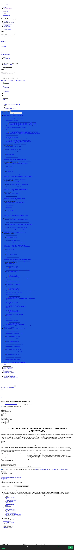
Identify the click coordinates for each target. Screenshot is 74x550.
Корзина (5, 108)
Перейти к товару (5, 479)
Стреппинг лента (7, 373)
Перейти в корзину (16, 477)
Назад (12, 112)
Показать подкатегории (17, 115)
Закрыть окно (4, 478)
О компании (6, 25)
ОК (70, 547)
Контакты (8, 506)
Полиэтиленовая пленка (9, 376)
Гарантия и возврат (11, 511)
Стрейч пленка (7, 366)
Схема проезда (7, 29)
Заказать (3, 471)
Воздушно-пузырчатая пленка (10, 377)
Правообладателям (11, 513)
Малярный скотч (7, 371)
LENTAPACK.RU (5, 80)
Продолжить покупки (6, 477)
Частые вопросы (7, 24)
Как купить (6, 21)
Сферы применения (11, 500)
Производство (6, 26)
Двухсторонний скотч (8, 369)
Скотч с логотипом (8, 368)
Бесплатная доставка (8, 22)
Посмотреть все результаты (7, 35)
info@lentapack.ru (7, 67)
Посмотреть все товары (22, 125)
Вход (4, 13)
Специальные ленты (8, 372)
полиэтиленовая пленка (11, 404)
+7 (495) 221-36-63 (8, 64)
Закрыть (18, 112)
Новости (8, 502)
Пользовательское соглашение (13, 515)
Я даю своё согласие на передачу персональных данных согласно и (34, 469)
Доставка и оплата (10, 510)
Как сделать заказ (10, 509)
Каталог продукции (11, 497)
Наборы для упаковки (11, 498)
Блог (4, 364)
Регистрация (6, 15)
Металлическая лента (8, 375)
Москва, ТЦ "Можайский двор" (17, 80)
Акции (5, 27)
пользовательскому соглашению (59, 469)
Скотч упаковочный (8, 367)
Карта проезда (6, 521)
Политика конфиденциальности (14, 514)
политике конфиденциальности (42, 469)
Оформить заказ (11, 108)
